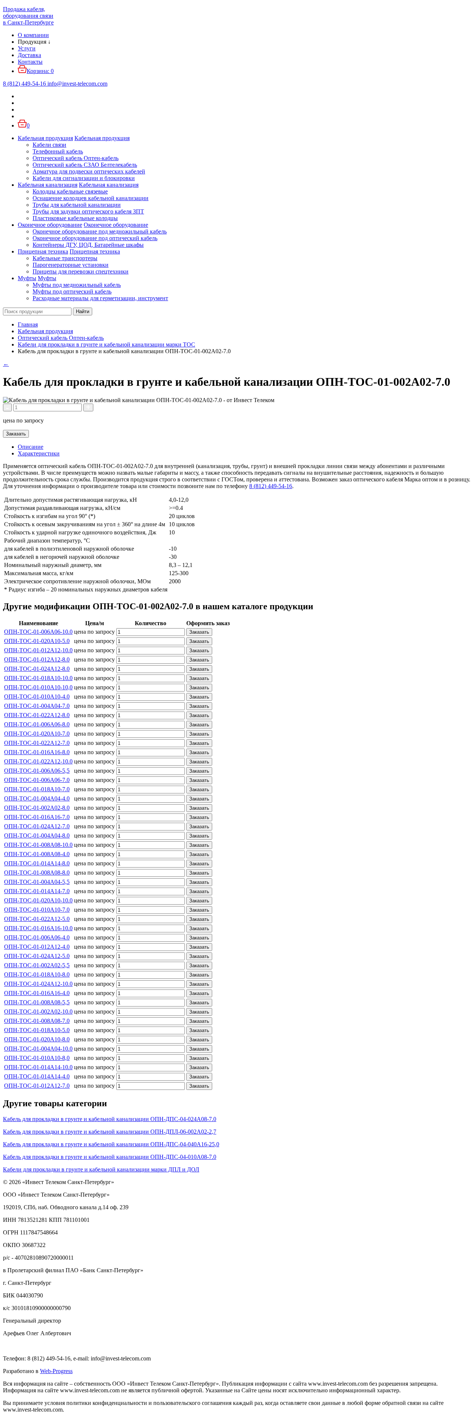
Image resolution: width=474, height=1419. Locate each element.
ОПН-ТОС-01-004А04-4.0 (37, 798)
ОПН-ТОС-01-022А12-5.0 (37, 919)
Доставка (29, 55)
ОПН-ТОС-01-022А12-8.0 (37, 715)
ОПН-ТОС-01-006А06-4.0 (37, 937)
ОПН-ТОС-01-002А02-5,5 (37, 965)
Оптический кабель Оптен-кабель (75, 158)
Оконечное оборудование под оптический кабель (95, 238)
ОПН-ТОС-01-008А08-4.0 (37, 854)
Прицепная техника (43, 251)
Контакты (30, 62)
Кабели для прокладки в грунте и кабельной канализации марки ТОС (106, 344)
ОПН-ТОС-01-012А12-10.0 (38, 650)
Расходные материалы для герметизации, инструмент (100, 298)
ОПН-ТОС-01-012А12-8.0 (37, 659)
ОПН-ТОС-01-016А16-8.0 (37, 752)
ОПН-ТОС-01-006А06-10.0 (38, 632)
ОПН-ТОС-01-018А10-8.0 (37, 974)
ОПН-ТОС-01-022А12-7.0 (37, 743)
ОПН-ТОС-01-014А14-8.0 (37, 863)
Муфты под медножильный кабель (77, 285)
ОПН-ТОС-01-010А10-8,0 (37, 1058)
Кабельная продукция (45, 138)
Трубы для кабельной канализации (77, 205)
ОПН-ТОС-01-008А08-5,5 (37, 1002)
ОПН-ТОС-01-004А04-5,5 (37, 882)
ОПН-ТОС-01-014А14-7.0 (37, 891)
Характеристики (39, 453)
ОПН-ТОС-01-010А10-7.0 (37, 909)
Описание (30, 447)
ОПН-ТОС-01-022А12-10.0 (38, 761)
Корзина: (40, 71)
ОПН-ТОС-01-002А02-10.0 (38, 1011)
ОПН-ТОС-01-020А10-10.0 (38, 900)
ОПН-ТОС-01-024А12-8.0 (37, 669)
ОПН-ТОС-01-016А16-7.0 (37, 817)
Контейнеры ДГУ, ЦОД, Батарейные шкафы (88, 245)
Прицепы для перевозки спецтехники (80, 271)
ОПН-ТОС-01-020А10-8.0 (37, 1039)
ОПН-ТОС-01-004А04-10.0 (38, 1048)
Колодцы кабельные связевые (70, 191)
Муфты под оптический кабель (72, 291)
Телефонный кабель (58, 151)
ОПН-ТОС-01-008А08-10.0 (38, 845)
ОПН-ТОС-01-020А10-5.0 (37, 641)
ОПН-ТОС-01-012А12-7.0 (37, 1086)
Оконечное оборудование (50, 225)
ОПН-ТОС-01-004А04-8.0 (37, 835)
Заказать (16, 434)
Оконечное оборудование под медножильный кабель (100, 231)
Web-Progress (56, 1371)
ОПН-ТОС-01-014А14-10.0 (38, 1067)
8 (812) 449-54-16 (270, 486)
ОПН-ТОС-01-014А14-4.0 (37, 1076)
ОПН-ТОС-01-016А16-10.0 (38, 928)
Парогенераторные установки (71, 265)
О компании (33, 35)
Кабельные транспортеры (65, 258)
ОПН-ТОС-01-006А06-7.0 (37, 780)
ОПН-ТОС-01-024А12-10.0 (38, 984)
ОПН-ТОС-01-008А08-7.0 (37, 1021)
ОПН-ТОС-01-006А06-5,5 (37, 770)
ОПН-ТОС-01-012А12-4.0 (37, 947)
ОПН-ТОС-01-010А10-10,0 (38, 687)
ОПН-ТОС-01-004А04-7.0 (37, 706)
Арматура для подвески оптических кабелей (89, 171)
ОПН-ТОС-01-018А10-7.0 (37, 789)
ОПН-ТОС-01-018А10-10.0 (38, 678)
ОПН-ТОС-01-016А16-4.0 (37, 993)
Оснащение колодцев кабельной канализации (90, 198)
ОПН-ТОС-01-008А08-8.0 (37, 872)
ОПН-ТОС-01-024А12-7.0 (37, 826)
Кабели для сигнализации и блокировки (84, 178)
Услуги (27, 48)
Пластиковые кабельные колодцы (75, 218)
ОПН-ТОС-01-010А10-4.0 (37, 696)
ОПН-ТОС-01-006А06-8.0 (37, 724)
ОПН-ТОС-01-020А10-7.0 (37, 733)
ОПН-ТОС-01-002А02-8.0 (37, 808)
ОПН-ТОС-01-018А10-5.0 (37, 1030)
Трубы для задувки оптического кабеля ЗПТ (88, 211)
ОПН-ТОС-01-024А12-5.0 (37, 956)
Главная (28, 324)
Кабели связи (49, 145)
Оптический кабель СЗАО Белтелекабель (85, 165)
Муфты (27, 278)
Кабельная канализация (47, 185)
